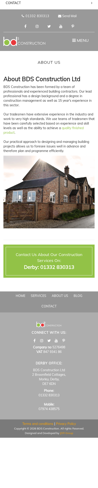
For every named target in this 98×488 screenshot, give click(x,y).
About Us (60, 296)
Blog (78, 296)
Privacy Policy (66, 424)
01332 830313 (36, 16)
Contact (49, 306)
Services (38, 296)
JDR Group (66, 433)
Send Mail (69, 16)
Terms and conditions (37, 424)
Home (20, 296)
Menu (81, 41)
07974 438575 (49, 409)
